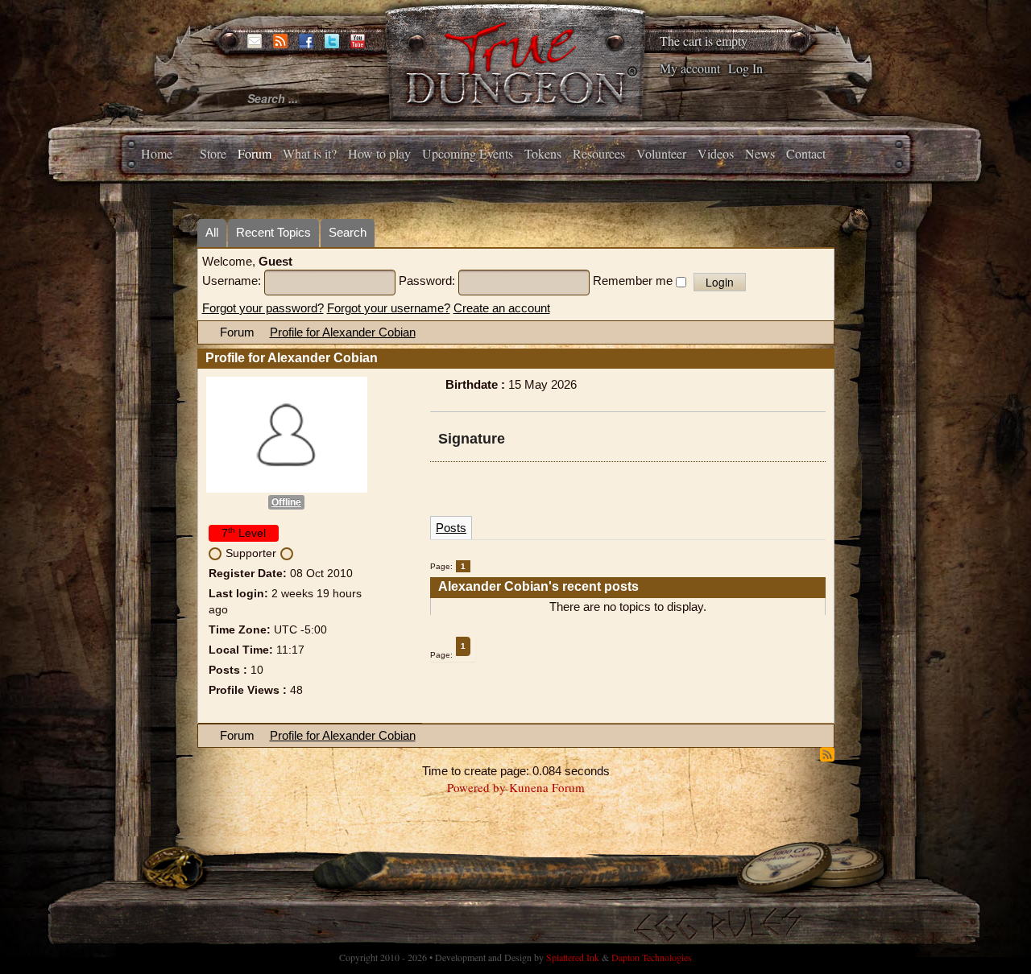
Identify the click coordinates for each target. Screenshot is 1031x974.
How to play (379, 153)
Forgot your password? (263, 308)
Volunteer (661, 153)
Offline (286, 502)
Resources (599, 153)
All (211, 232)
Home (156, 153)
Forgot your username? (388, 308)
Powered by (476, 787)
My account (690, 68)
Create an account (501, 308)
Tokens (542, 153)
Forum (254, 153)
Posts (451, 527)
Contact (806, 153)
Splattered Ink (572, 957)
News (760, 153)
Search (347, 232)
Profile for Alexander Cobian (343, 332)
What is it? (310, 153)
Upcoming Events (467, 153)
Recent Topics (273, 232)
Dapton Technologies (651, 957)
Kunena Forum (547, 787)
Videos (716, 153)
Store (213, 153)
